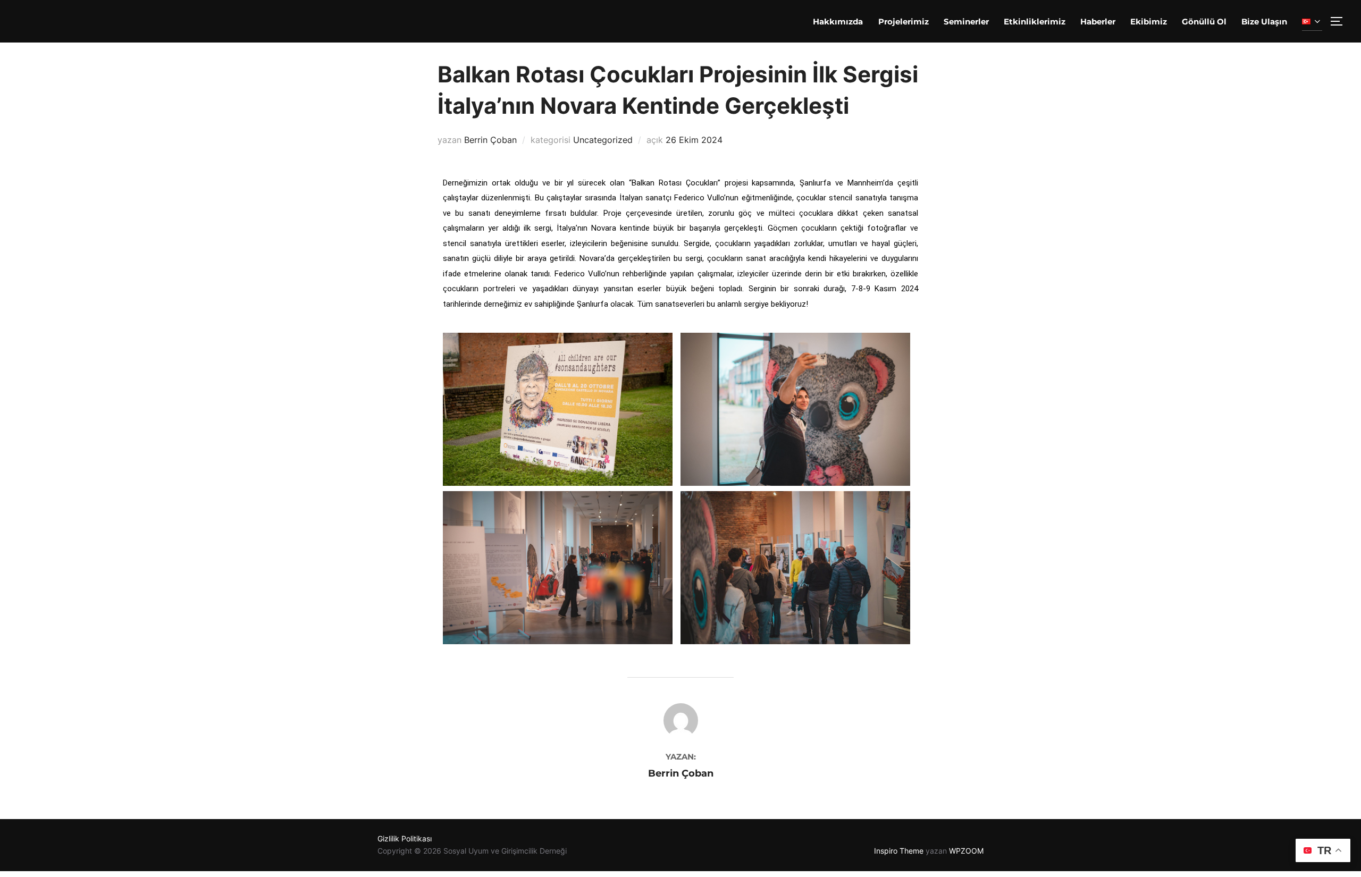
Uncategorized (603, 139)
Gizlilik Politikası (404, 838)
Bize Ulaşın (1264, 21)
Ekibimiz (1148, 21)
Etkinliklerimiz (1034, 21)
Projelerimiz (903, 21)
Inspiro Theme (898, 850)
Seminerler (966, 21)
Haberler (1097, 21)
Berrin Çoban (490, 139)
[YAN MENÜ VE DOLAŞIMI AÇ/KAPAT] (1340, 21)
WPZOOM (966, 850)
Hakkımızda (838, 21)
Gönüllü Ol (1204, 21)
